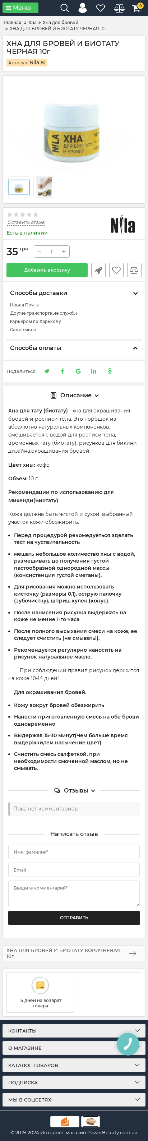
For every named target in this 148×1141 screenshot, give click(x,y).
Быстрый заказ (98, 270)
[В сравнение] (134, 270)
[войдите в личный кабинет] (83, 8)
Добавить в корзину (47, 270)
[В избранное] (116, 270)
